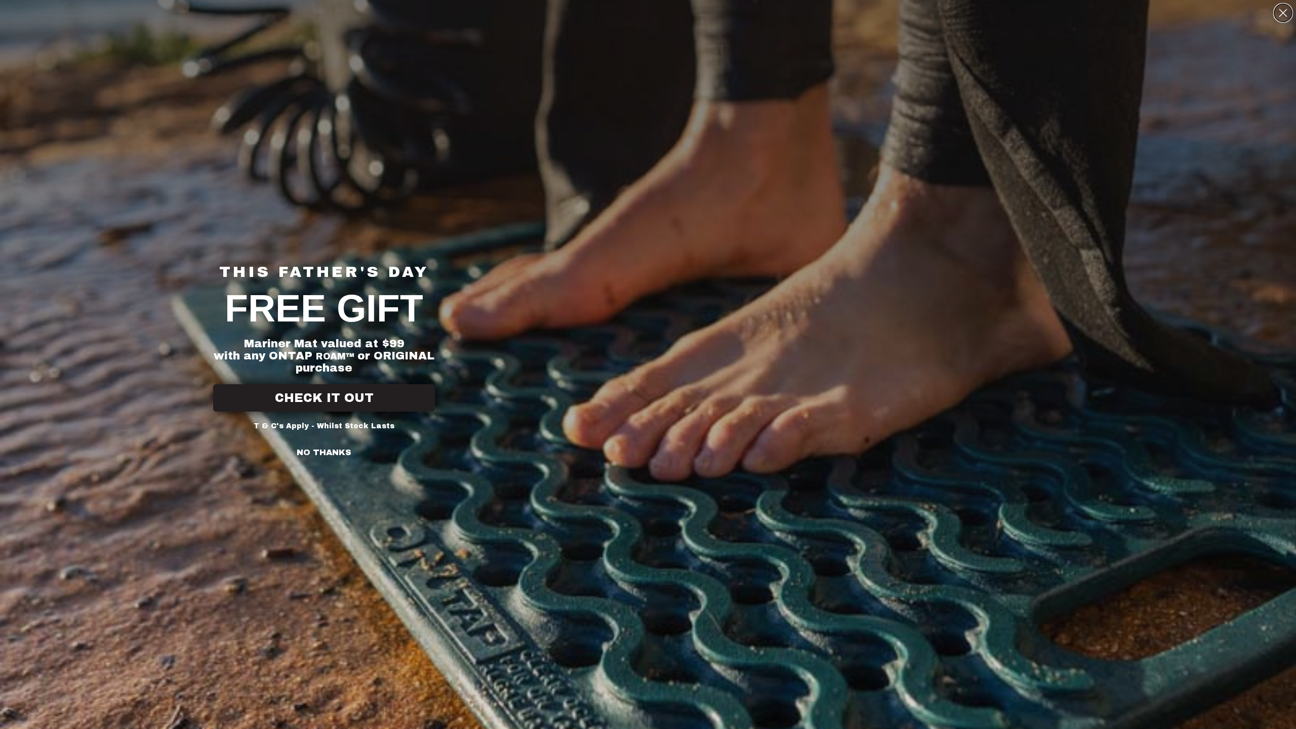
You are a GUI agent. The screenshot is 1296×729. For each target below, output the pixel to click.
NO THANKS (324, 452)
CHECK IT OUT (324, 397)
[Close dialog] (1283, 13)
